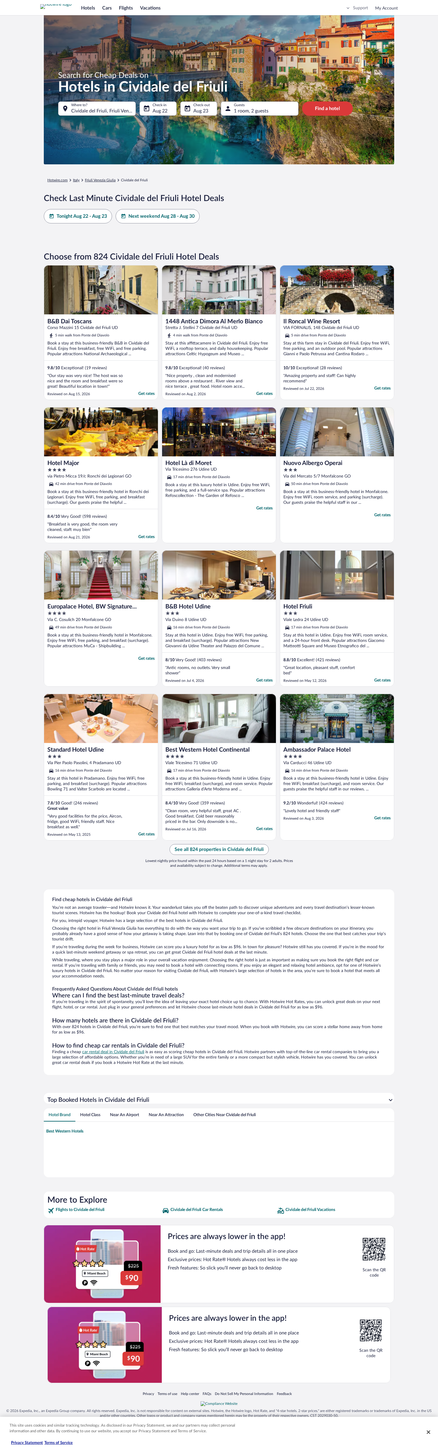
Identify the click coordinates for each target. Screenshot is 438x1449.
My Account (386, 8)
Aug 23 (200, 111)
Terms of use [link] (167, 1394)
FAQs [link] (207, 1394)
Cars (107, 8)
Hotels (88, 8)
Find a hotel (327, 108)
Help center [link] (190, 1394)
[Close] (428, 1432)
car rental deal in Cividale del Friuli (113, 1052)
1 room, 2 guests (251, 111)
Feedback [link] (284, 1394)
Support (360, 8)
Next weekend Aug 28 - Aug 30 (161, 216)
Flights (126, 8)
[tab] (59, 1114)
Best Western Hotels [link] (64, 1131)
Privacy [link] (148, 1394)
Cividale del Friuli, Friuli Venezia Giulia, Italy (103, 111)
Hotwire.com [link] (57, 180)
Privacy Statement (27, 1443)
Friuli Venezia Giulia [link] (100, 180)
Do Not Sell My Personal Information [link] (244, 1394)
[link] (104, 1210)
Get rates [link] (146, 394)
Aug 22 (160, 111)
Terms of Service (58, 1443)
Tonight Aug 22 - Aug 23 (82, 216)
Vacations (150, 8)
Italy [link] (76, 180)
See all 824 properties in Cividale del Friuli (219, 849)
